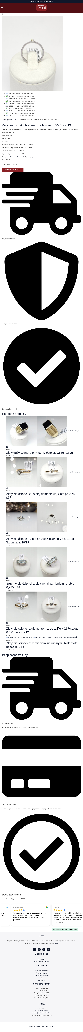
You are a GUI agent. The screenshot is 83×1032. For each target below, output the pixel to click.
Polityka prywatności (41, 975)
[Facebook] (34, 949)
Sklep (16, 119)
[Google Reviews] (43, 949)
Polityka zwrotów (41, 973)
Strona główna (7, 119)
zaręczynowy (32, 157)
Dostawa (42, 978)
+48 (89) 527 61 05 (41, 1010)
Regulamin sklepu (41, 970)
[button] (41, 14)
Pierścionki (20, 157)
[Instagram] (39, 949)
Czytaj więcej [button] (49, 922)
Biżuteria (13, 157)
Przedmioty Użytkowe (41, 961)
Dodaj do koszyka (12, 170)
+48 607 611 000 (41, 1008)
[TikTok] (48, 949)
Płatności (41, 980)
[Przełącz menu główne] (2, 8)
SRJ (56, 943)
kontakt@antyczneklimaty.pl (41, 1013)
